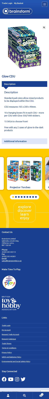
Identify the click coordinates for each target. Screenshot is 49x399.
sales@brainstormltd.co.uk (12, 261)
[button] (44, 27)
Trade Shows (6, 344)
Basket (38, 393)
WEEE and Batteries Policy (11, 357)
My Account (6, 330)
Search (24, 395)
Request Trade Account (10, 334)
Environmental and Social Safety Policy (16, 361)
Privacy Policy (7, 352)
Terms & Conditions (9, 348)
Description (9, 84)
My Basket (18, 3)
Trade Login (7, 3)
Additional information (15, 141)
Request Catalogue (9, 339)
